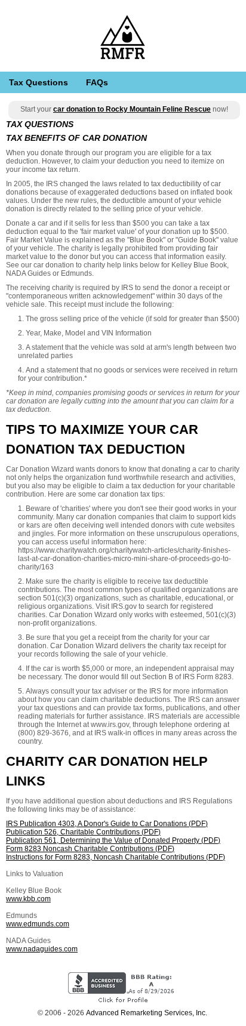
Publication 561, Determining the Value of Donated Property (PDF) (113, 840)
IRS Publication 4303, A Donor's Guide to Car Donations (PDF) (107, 823)
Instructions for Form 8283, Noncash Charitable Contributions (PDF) (115, 857)
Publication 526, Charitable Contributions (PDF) (83, 832)
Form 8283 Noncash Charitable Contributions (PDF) (90, 849)
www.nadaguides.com (42, 949)
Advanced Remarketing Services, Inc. (146, 1013)
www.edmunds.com (37, 924)
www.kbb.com (28, 899)
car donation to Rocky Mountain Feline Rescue (132, 109)
